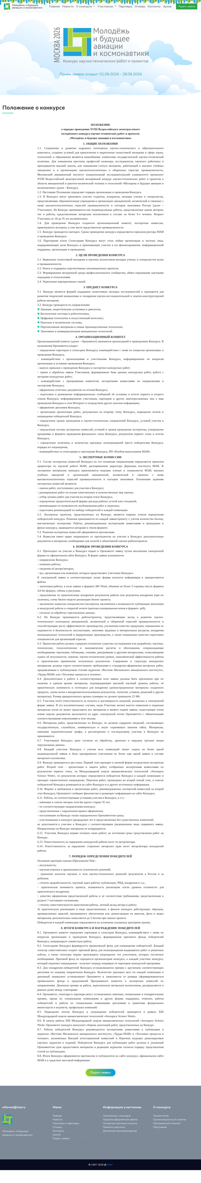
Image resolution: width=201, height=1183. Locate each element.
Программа (160, 1127)
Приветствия (160, 1116)
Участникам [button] (105, 6)
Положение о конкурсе (117, 1116)
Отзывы (140, 6)
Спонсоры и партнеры (66, 1123)
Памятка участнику (114, 1127)
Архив (167, 6)
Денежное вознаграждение (120, 1131)
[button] (15, 54)
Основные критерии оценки (120, 1123)
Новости (68, 6)
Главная (54, 6)
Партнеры (125, 6)
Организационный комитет (169, 1119)
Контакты (154, 6)
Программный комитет (167, 1123)
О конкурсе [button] (84, 6)
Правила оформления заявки (120, 1119)
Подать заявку (186, 6)
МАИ (109, 1164)
